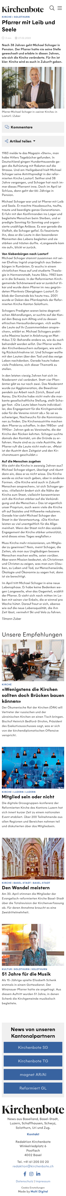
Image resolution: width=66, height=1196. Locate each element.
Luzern (19, 792)
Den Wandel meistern (26, 888)
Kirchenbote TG (33, 1061)
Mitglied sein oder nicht (28, 797)
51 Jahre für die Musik (26, 974)
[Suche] (52, 8)
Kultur (7, 969)
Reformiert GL (33, 1088)
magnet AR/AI (33, 1074)
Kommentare (22, 127)
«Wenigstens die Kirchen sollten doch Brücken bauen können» (33, 695)
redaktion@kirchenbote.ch (33, 1166)
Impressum (42, 1181)
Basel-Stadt (22, 883)
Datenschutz (24, 1181)
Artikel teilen (21, 141)
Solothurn (22, 17)
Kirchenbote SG (33, 1047)
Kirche (7, 17)
